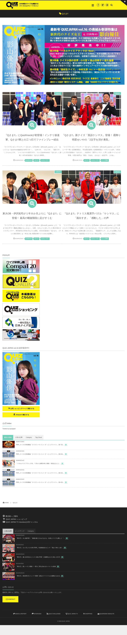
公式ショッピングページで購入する (22, 408)
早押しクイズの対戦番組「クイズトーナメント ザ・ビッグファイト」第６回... (40, 454)
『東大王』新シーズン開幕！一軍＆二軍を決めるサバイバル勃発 (36, 566)
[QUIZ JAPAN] (22, 5)
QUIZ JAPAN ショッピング (16, 519)
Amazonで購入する (22, 415)
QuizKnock (29, 160)
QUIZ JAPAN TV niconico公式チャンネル (21, 522)
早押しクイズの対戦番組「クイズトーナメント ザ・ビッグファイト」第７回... (40, 445)
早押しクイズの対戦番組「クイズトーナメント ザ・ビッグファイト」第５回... (40, 473)
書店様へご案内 (11, 516)
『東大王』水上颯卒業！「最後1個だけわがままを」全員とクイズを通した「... (40, 538)
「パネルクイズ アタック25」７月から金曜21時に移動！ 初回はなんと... (38, 463)
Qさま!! (36, 160)
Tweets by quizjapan (9, 429)
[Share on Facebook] (98, 5)
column (58, 93)
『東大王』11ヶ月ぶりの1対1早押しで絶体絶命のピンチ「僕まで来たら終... (39, 547)
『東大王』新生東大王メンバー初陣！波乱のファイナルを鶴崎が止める (38, 576)
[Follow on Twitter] (102, 5)
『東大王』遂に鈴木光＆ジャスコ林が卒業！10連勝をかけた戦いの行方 (38, 557)
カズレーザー (45, 160)
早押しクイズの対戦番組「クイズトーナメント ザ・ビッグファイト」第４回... (40, 482)
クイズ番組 (105, 160)
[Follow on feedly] (107, 5)
